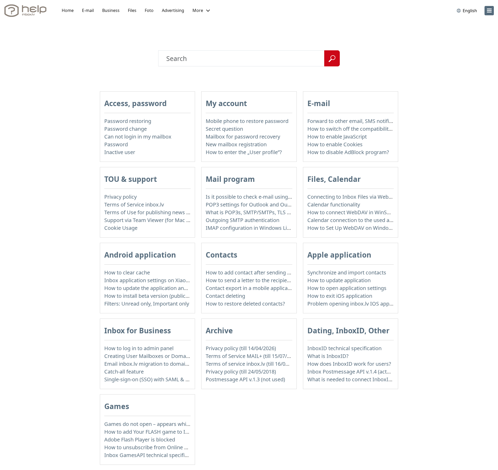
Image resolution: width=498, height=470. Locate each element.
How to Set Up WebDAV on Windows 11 (354, 227)
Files (132, 10)
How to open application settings (346, 288)
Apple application (339, 255)
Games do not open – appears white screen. (157, 423)
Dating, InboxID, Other (348, 330)
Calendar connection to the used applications (361, 220)
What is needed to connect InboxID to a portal (362, 379)
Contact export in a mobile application (251, 288)
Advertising (173, 10)
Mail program (230, 179)
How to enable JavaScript (337, 136)
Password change (125, 128)
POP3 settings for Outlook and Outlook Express (263, 204)
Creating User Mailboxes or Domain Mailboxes (160, 356)
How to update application (339, 280)
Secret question (224, 128)
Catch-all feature (124, 371)
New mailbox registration (236, 144)
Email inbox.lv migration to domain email (153, 363)
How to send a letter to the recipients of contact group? (272, 280)
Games (116, 406)
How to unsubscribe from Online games (152, 447)
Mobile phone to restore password (247, 121)
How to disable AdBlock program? (348, 152)
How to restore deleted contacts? (245, 303)
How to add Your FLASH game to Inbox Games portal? (169, 431)
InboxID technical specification (344, 348)
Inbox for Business (137, 330)
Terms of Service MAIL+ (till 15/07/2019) (253, 356)
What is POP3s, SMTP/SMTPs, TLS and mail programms (272, 212)
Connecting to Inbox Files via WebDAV (353, 196)
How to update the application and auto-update (161, 288)
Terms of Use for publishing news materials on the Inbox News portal (187, 212)
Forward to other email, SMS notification (355, 121)
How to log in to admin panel (139, 348)
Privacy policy (120, 196)
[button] (201, 10)
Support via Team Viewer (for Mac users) (152, 220)
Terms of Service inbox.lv (134, 204)
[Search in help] (332, 58)
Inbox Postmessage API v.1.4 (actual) (351, 371)
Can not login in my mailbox (137, 136)
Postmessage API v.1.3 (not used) (245, 379)
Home (68, 10)
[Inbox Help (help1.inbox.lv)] (27, 10)
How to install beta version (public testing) (154, 295)
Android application (140, 255)
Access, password (135, 103)
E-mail (88, 10)
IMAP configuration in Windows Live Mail (255, 227)
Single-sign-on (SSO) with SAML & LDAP (151, 379)
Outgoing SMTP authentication (242, 220)
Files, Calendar (334, 179)
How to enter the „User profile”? (244, 152)
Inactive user (119, 152)
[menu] (489, 10)
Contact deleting (225, 295)
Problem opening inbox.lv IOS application (357, 303)
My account (226, 103)
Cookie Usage (120, 227)
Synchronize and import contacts (346, 272)
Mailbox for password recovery (243, 136)
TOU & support (130, 179)
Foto (149, 10)
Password (116, 144)
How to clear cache (127, 272)
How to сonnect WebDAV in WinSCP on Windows (365, 212)
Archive (219, 330)
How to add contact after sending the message (262, 272)
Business (111, 10)
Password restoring (127, 121)
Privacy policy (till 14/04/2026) (241, 348)
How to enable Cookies (335, 144)
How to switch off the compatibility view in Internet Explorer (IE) (383, 128)
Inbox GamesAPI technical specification (151, 455)
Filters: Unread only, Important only (146, 303)
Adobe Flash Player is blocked (139, 439)
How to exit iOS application (339, 295)
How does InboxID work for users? (349, 363)
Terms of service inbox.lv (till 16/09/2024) (254, 363)
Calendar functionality (333, 204)
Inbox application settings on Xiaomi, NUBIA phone (165, 280)
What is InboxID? (328, 356)
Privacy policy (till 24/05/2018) (241, 371)
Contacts (221, 255)
